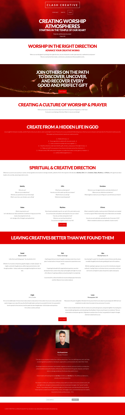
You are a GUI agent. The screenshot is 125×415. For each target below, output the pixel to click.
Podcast (55, 12)
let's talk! (62, 91)
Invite (63, 12)
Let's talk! (62, 224)
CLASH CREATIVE (62, 5)
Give (70, 12)
